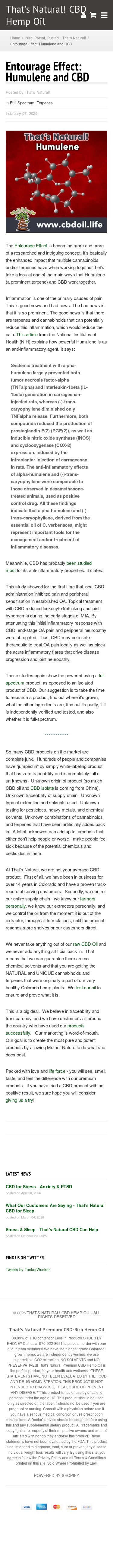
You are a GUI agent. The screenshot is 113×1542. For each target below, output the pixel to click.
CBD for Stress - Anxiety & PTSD (39, 1186)
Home (15, 37)
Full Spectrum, (23, 103)
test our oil (86, 987)
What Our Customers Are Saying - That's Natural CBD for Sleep (55, 1208)
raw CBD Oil (85, 944)
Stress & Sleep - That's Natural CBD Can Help (52, 1229)
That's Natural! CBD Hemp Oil (46, 15)
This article (27, 334)
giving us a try (19, 1100)
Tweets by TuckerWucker (28, 1269)
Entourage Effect (30, 245)
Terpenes (45, 103)
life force (57, 1071)
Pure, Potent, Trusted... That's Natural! (55, 37)
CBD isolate (42, 788)
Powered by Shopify (56, 1475)
